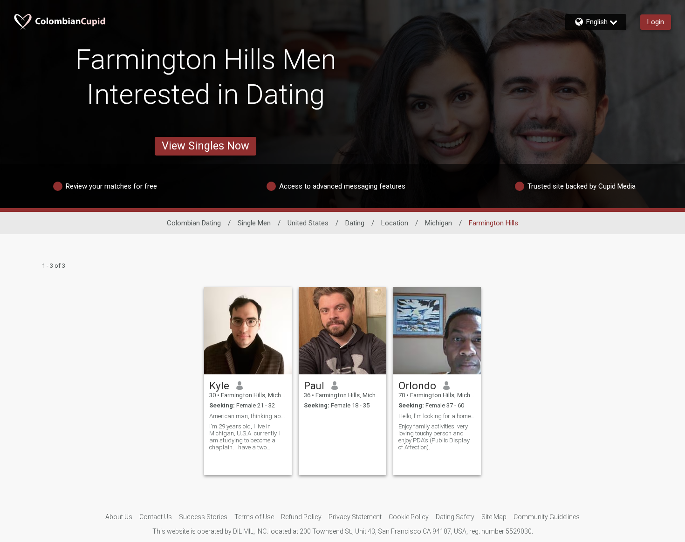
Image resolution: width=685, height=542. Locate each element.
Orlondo (417, 385)
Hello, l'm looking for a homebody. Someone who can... (437, 416)
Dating (354, 223)
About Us (118, 517)
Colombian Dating (194, 223)
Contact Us (155, 517)
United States (308, 223)
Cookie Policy (409, 517)
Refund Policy (301, 517)
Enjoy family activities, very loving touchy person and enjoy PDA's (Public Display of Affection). (434, 437)
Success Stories (203, 517)
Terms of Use (254, 517)
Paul (314, 385)
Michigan (438, 223)
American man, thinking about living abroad (248, 416)
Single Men (254, 223)
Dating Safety (455, 517)
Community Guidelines (547, 517)
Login (655, 22)
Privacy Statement (355, 517)
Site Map (494, 517)
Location (394, 223)
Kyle (219, 385)
